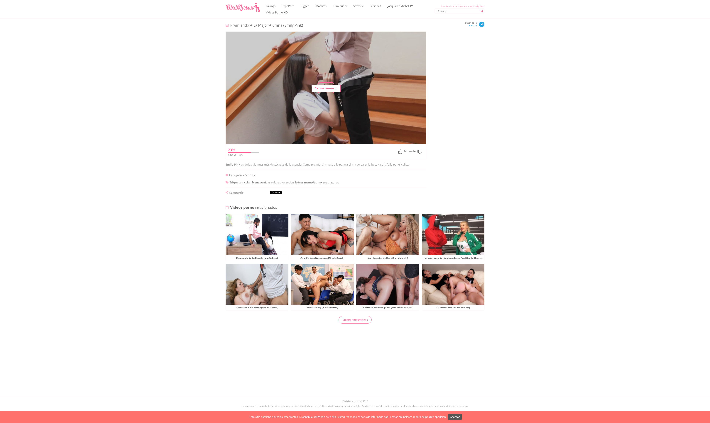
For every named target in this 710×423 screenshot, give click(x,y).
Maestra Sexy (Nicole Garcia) (322, 307)
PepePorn (288, 6)
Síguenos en (471, 24)
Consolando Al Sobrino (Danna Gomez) (257, 307)
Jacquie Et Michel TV (400, 6)
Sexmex (358, 6)
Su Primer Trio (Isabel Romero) (453, 307)
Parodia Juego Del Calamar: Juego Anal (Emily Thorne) (453, 257)
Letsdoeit (375, 6)
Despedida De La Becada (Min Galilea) (257, 257)
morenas (323, 182)
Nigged (304, 6)
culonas (276, 182)
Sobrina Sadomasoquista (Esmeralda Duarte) (387, 307)
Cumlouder (340, 6)
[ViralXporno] (243, 3)
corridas (265, 182)
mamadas (310, 182)
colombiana (251, 182)
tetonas (334, 182)
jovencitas (288, 182)
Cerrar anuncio (326, 88)
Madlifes (321, 6)
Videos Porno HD (277, 12)
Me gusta (410, 151)
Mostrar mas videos (355, 319)
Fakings (270, 6)
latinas (299, 182)
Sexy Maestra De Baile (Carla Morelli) (388, 257)
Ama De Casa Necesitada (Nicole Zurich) (322, 257)
